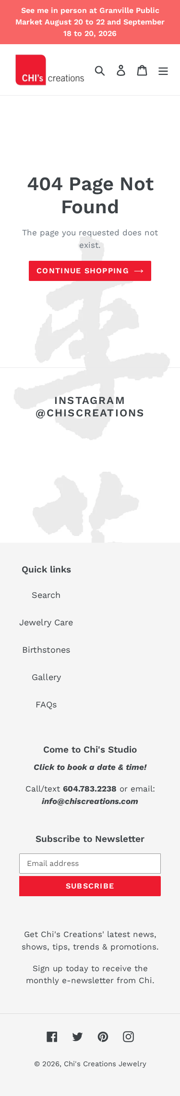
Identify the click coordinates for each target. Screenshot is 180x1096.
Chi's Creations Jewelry (105, 1063)
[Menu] (163, 69)
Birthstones (46, 650)
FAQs (46, 704)
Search (46, 595)
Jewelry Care (46, 622)
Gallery (46, 677)
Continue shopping (82, 270)
